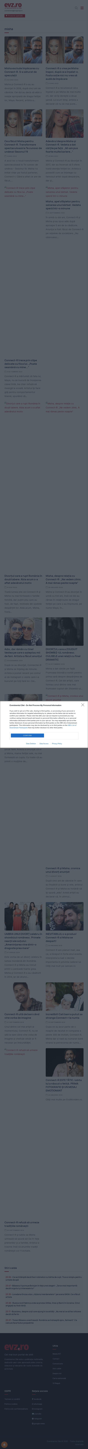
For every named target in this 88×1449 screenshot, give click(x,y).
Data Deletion (31, 743)
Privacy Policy (57, 743)
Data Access (44, 743)
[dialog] (44, 724)
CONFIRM (27, 735)
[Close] (83, 705)
